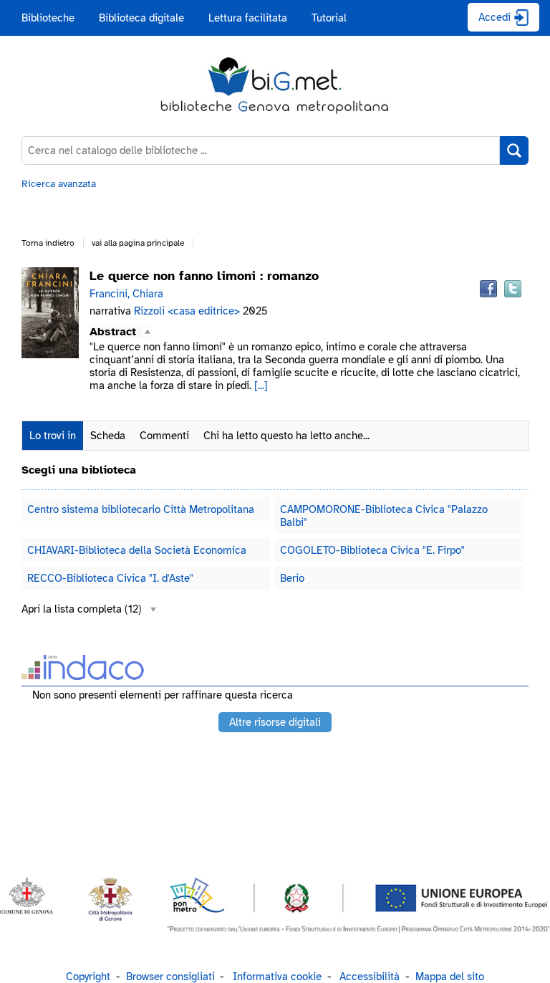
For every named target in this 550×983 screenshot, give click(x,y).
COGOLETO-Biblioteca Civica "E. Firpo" (372, 550)
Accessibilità (369, 976)
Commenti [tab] (164, 435)
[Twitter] (512, 288)
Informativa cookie (277, 976)
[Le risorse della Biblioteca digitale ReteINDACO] (82, 675)
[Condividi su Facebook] (488, 288)
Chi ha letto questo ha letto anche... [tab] (286, 435)
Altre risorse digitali (275, 722)
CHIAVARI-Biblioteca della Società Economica (136, 550)
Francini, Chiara (126, 293)
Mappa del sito (449, 976)
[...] (261, 385)
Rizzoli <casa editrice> (188, 311)
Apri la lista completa (81, 609)
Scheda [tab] (107, 435)
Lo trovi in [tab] (52, 435)
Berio (292, 578)
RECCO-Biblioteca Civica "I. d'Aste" (110, 578)
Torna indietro (47, 243)
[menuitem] (48, 18)
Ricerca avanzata (58, 183)
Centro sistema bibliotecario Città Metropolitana (140, 509)
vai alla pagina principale (138, 243)
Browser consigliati (170, 976)
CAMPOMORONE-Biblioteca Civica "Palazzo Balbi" (384, 516)
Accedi (494, 17)
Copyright (88, 976)
